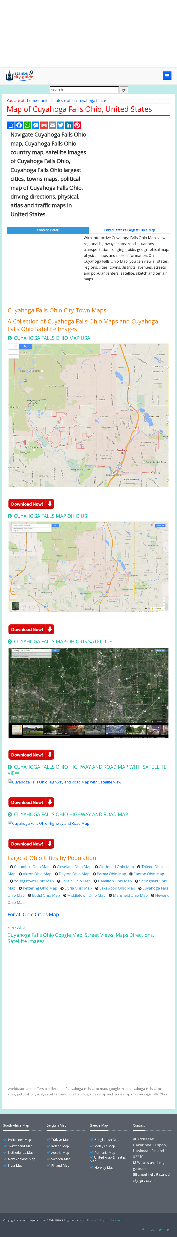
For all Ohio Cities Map (33, 914)
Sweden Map (61, 1159)
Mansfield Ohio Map (130, 895)
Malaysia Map (104, 1146)
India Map (15, 1165)
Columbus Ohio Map (32, 866)
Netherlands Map (21, 1152)
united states (52, 100)
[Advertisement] (88, 33)
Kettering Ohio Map (40, 888)
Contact (139, 1125)
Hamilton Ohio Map (115, 881)
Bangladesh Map (106, 1139)
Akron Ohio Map (37, 873)
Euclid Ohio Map (46, 895)
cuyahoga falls (90, 100)
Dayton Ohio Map (74, 873)
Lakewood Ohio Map (117, 888)
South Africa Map (16, 1125)
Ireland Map (60, 1146)
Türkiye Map (60, 1139)
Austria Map (60, 1152)
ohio (71, 100)
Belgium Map (56, 1125)
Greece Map (99, 1125)
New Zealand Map (21, 1159)
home (32, 100)
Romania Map (104, 1152)
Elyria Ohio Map (78, 888)
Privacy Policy (95, 1220)
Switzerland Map (20, 1146)
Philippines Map (19, 1139)
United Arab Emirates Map (108, 1159)
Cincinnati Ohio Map (116, 866)
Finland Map (60, 1165)
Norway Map (104, 1167)
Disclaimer (116, 1220)
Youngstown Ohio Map (34, 881)
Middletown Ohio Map (86, 895)
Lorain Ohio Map (76, 881)
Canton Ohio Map (148, 873)
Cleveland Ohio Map (74, 866)
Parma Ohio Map (111, 873)
